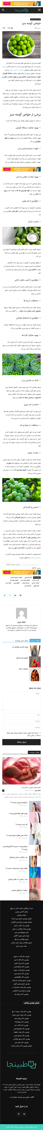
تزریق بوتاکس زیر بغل (21, 939)
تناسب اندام (35, 580)
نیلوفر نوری (21, 622)
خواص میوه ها (14, 580)
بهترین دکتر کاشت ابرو (21, 960)
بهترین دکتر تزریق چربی (21, 1035)
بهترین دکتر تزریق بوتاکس (21, 1039)
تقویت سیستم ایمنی (16, 577)
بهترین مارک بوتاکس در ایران (21, 929)
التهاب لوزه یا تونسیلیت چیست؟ (16, 868)
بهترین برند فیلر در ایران (21, 925)
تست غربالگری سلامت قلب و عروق (21, 908)
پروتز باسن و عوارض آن (20, 647)
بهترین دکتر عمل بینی (21, 1042)
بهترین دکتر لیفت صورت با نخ (21, 1011)
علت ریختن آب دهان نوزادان (17, 879)
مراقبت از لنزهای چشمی (19, 890)
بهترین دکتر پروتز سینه (21, 1018)
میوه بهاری (36, 586)
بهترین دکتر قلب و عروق (21, 956)
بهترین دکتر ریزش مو (21, 994)
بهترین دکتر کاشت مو (21, 1025)
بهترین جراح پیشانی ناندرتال (21, 980)
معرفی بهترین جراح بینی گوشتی (21, 922)
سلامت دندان (35, 583)
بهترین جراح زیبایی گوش (21, 984)
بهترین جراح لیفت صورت (21, 970)
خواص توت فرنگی (22, 658)
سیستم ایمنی (25, 583)
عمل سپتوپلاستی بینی (22, 932)
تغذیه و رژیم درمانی (30, 16)
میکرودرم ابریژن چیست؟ (19, 802)
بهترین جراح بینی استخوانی (21, 990)
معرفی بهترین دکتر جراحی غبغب (21, 1046)
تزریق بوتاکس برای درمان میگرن (21, 942)
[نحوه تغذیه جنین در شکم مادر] (21, 770)
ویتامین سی (27, 586)
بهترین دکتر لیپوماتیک (22, 1022)
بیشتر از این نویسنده (21, 640)
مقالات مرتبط (35, 640)
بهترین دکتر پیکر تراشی (21, 963)
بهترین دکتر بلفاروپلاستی (21, 1028)
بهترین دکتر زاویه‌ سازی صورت (21, 1015)
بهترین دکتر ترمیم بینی (21, 973)
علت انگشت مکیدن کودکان (18, 857)
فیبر (5, 66)
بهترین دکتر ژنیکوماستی (21, 966)
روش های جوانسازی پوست (18, 813)
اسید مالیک (13, 70)
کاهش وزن (17, 583)
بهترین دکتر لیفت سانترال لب (21, 987)
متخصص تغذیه (36, 557)
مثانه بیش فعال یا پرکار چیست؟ (16, 835)
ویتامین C (20, 70)
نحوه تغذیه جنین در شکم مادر (31, 787)
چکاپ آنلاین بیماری (21, 912)
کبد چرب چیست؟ (21, 824)
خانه (39, 16)
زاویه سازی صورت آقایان (21, 936)
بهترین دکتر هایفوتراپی (21, 977)
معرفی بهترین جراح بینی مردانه (21, 918)
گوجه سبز (8, 583)
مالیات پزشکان (21, 915)
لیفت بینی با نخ (21, 946)
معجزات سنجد (23, 669)
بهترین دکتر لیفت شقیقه (21, 1032)
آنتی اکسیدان (28, 577)
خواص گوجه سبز (25, 580)
